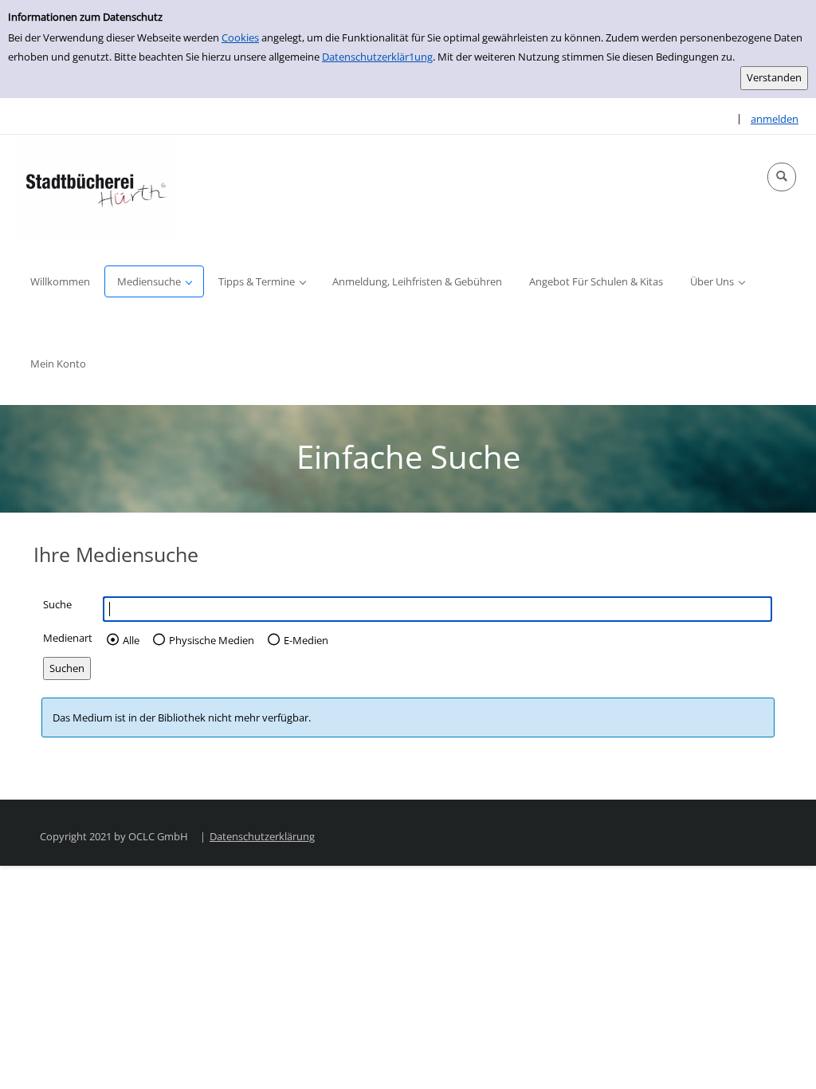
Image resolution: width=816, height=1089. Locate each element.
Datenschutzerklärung (262, 836)
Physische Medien (211, 640)
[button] (781, 177)
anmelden (774, 119)
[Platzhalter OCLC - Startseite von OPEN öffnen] (95, 188)
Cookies (240, 37)
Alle (131, 640)
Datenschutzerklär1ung (377, 56)
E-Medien (306, 640)
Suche (57, 604)
